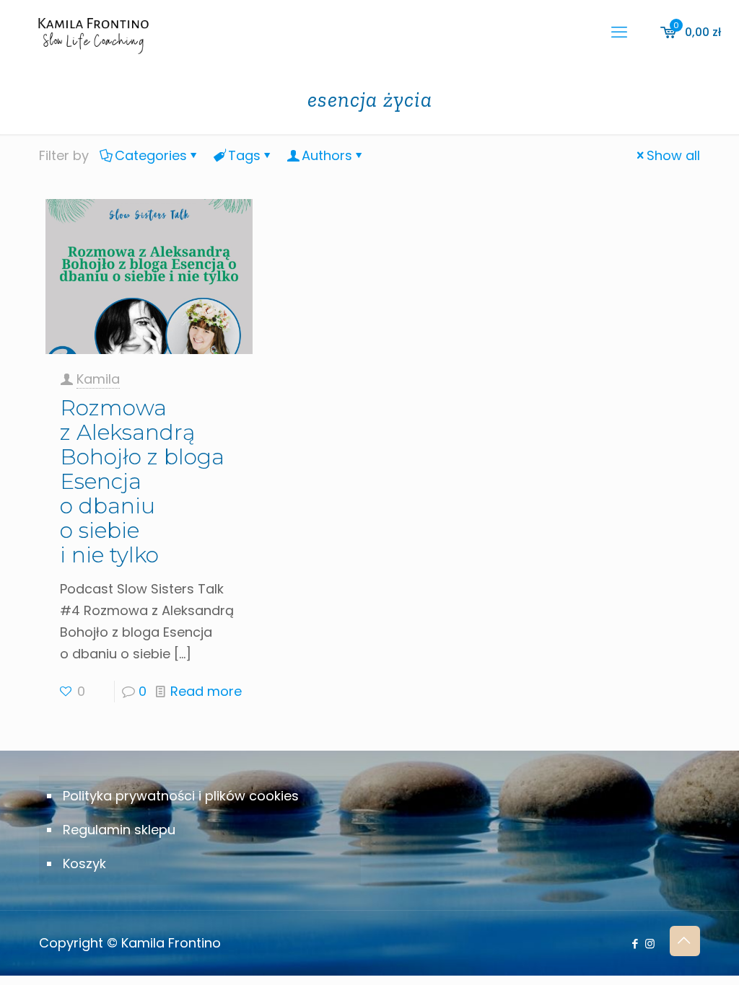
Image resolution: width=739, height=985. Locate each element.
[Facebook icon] (634, 943)
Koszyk (84, 863)
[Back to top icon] (685, 941)
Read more (206, 691)
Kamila (98, 379)
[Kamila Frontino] (93, 32)
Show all (673, 155)
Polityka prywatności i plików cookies (181, 796)
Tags (244, 155)
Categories (151, 155)
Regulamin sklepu (119, 830)
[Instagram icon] (649, 943)
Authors (327, 155)
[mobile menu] (619, 32)
